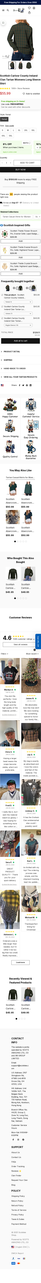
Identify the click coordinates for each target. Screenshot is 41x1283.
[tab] (15, 541)
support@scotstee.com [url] (20, 1067)
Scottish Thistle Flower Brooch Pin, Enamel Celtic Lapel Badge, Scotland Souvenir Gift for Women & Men (25, 232)
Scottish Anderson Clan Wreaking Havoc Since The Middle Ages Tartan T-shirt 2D (10, 715)
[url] (20, 88)
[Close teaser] (34, 650)
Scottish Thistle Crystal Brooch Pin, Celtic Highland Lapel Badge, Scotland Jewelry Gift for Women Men (24, 265)
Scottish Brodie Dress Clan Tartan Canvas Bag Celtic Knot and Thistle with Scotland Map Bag (10, 885)
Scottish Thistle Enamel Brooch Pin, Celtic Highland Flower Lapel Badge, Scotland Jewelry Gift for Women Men (24, 249)
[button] (38, 641)
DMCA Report (17, 1253)
